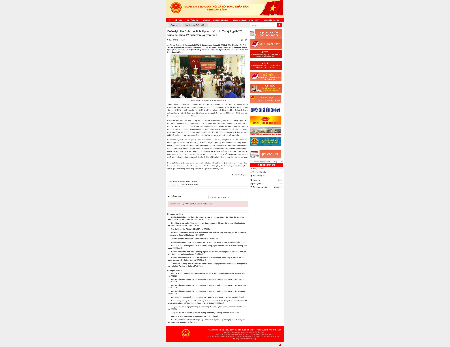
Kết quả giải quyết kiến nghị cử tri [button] (245, 20)
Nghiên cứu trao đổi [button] (271, 20)
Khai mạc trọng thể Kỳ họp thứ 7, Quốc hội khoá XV (189, 238)
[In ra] (242, 40)
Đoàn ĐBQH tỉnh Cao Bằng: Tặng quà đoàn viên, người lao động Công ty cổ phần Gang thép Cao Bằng (208, 273)
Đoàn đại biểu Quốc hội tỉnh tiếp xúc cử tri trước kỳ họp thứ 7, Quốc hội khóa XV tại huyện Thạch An (207, 279)
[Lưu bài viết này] (246, 40)
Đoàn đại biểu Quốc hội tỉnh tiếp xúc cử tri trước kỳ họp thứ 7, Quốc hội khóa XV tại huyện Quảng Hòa (208, 285)
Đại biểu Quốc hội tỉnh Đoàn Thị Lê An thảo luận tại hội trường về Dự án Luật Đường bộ (203, 242)
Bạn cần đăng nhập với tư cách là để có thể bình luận (191, 204)
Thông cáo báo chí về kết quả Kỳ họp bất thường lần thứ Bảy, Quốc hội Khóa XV (200, 312)
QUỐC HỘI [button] (206, 20)
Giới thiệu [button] (178, 20)
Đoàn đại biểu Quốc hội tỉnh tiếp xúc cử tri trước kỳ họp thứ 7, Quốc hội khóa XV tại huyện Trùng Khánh (209, 291)
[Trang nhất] (170, 20)
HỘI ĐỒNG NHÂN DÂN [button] (220, 20)
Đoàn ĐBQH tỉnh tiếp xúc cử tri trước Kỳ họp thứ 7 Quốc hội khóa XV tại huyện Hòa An (202, 297)
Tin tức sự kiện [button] (193, 20)
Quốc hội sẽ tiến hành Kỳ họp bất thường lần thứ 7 (189, 316)
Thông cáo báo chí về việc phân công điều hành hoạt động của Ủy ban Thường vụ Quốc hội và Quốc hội (209, 307)
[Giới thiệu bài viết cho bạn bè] (239, 40)
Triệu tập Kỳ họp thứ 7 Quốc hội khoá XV (185, 229)
